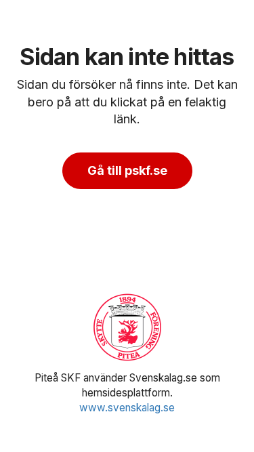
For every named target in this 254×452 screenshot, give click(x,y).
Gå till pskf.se (127, 170)
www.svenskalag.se (127, 407)
